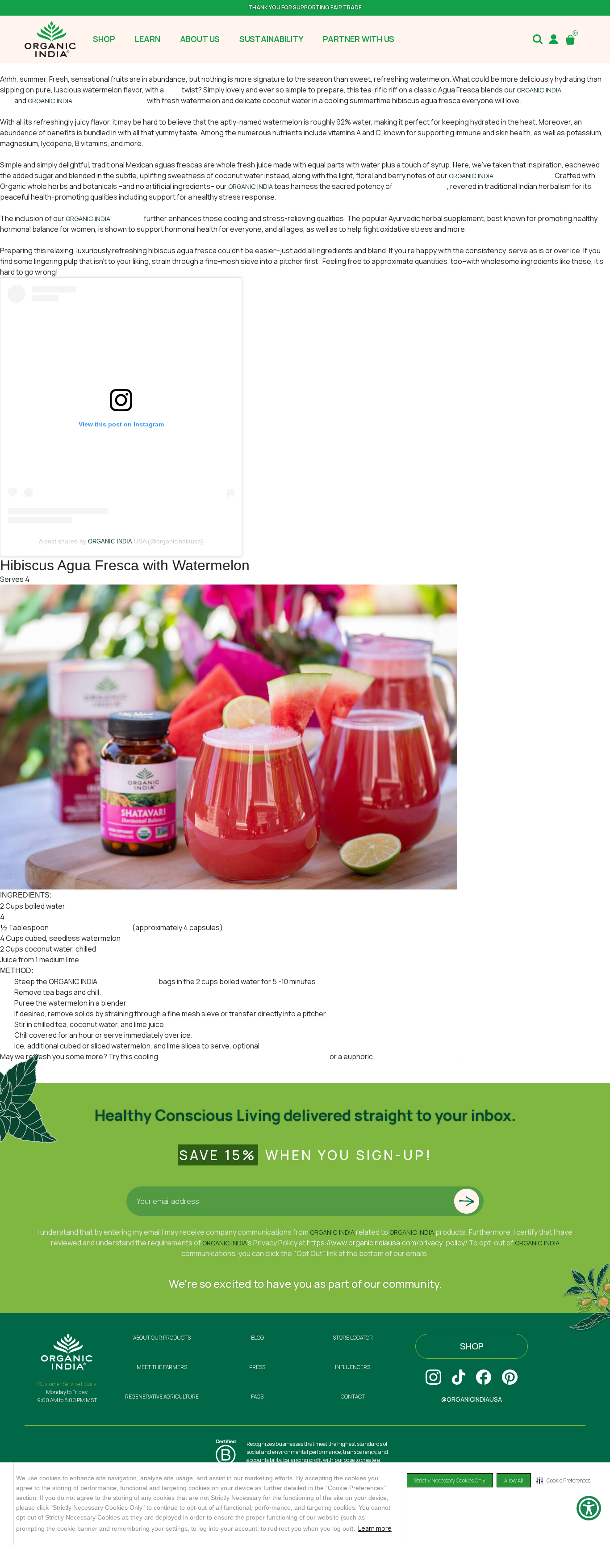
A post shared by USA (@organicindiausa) (121, 541)
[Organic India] (50, 39)
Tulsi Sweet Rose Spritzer (416, 1056)
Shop (472, 1346)
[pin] (510, 1377)
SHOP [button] (104, 38)
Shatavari (128, 218)
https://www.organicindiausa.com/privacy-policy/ (387, 1243)
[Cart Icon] (572, 39)
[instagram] (433, 1377)
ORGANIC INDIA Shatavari (90, 927)
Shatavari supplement (110, 100)
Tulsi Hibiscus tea (523, 175)
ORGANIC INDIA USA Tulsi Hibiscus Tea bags (77, 917)
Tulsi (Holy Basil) (420, 186)
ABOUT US (200, 38)
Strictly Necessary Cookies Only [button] (449, 1480)
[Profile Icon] (554, 39)
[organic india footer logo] (66, 1351)
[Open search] (538, 39)
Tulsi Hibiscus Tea (128, 981)
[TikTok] (458, 1377)
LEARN (147, 38)
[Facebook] (483, 1377)
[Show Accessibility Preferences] (589, 1508)
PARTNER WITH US (358, 38)
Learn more (375, 1528)
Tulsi (173, 90)
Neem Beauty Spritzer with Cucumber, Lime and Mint (244, 1056)
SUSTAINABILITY (271, 38)
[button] (563, 1480)
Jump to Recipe (25, 68)
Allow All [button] (513, 1480)
